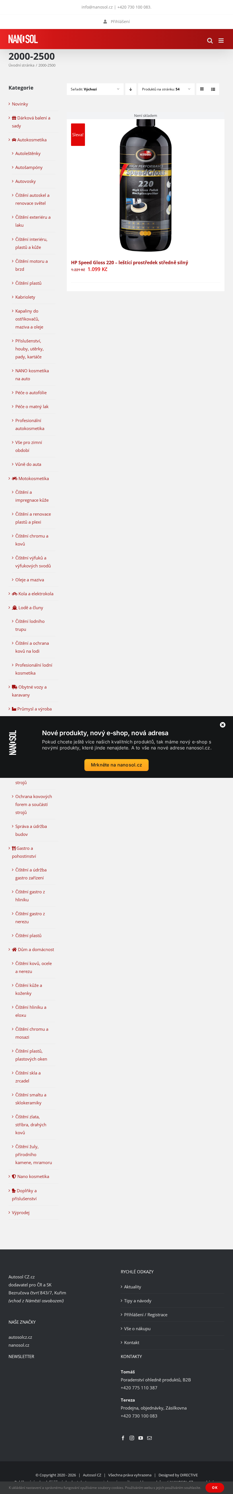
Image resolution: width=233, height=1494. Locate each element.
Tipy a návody (137, 1300)
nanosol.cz (19, 1345)
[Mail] (149, 1438)
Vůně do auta (28, 464)
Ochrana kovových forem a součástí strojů (33, 804)
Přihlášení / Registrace (145, 1314)
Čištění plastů (28, 283)
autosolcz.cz (20, 1337)
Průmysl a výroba (34, 709)
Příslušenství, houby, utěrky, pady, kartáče (29, 348)
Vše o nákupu (137, 1328)
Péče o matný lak (32, 406)
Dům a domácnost (35, 949)
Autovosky (25, 181)
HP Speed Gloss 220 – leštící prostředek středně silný (129, 262)
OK (215, 1487)
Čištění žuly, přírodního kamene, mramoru (33, 1154)
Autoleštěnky (28, 153)
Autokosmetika (31, 139)
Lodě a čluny (30, 607)
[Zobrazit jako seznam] (213, 89)
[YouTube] (140, 1438)
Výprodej (21, 1212)
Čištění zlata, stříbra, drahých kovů (30, 1124)
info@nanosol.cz (97, 7)
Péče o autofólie (31, 392)
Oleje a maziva (29, 579)
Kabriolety (25, 297)
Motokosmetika (33, 478)
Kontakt (131, 1342)
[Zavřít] (222, 725)
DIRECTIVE (189, 1475)
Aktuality (132, 1287)
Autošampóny (29, 167)
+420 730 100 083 (133, 7)
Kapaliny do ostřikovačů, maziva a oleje (29, 319)
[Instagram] (132, 1438)
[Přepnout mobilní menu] (221, 41)
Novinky (20, 104)
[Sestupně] (130, 89)
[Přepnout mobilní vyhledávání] (210, 41)
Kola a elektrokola (35, 593)
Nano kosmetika (32, 1176)
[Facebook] (123, 1438)
